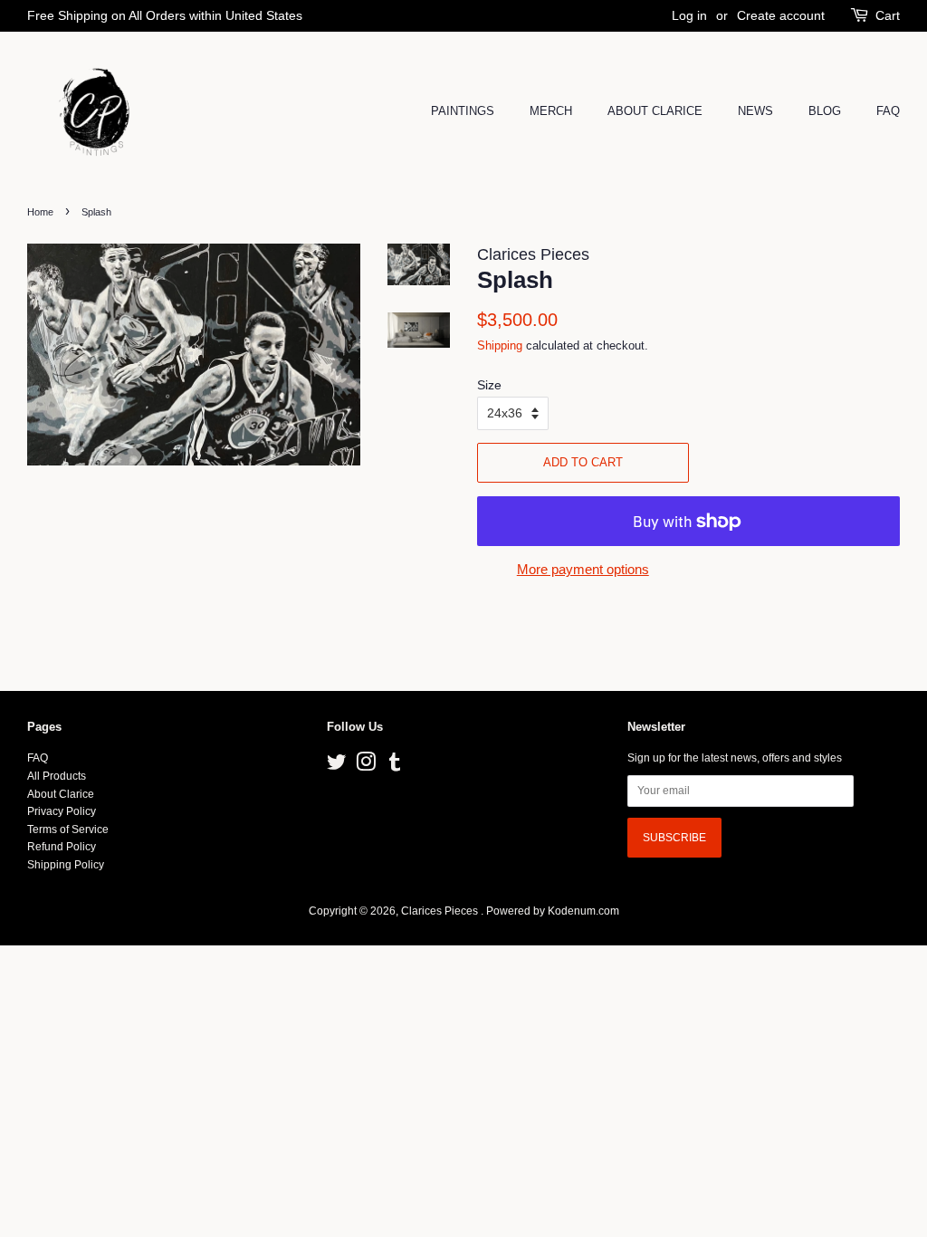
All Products (56, 776)
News (755, 111)
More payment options (583, 569)
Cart (887, 15)
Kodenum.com (583, 911)
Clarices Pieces (441, 911)
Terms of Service (68, 829)
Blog (824, 111)
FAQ (888, 111)
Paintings (462, 111)
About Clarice (654, 111)
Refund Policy (61, 846)
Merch (551, 111)
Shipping (499, 345)
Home (40, 211)
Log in (689, 15)
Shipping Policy (65, 864)
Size (489, 385)
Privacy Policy (61, 811)
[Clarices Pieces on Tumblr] (395, 766)
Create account (781, 15)
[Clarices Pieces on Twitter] (337, 766)
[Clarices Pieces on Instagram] (366, 766)
